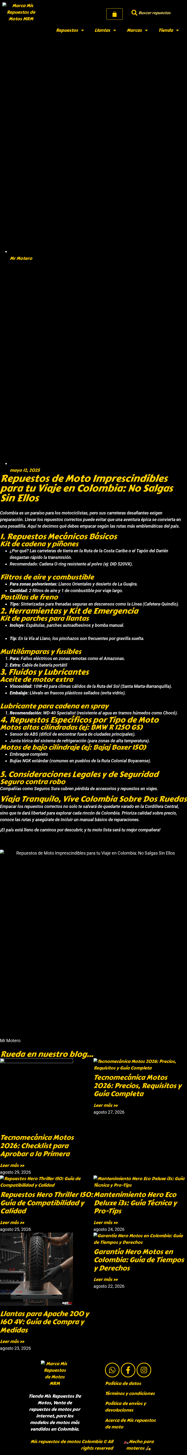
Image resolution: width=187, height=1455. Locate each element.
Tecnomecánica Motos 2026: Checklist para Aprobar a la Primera (37, 1145)
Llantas (102, 30)
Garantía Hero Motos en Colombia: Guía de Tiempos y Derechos (139, 1259)
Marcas (134, 30)
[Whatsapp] (112, 1370)
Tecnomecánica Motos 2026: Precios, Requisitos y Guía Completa (137, 1085)
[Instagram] (144, 1370)
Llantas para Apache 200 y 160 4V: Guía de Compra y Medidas (44, 1321)
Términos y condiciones (130, 1393)
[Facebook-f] (128, 1370)
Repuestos (67, 30)
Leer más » (12, 1165)
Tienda (165, 30)
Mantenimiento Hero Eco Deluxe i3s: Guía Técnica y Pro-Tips (135, 1202)
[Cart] (114, 14)
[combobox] (156, 13)
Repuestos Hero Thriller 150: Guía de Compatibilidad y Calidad (46, 1202)
